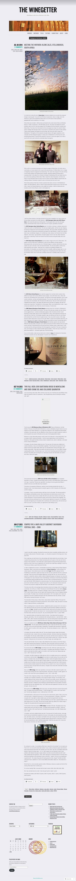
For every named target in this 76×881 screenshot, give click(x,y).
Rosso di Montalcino (59, 518)
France (17, 391)
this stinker (40, 657)
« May (10, 851)
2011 (18, 50)
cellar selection (41, 379)
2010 (14, 391)
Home (66, 33)
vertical (51, 790)
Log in (51, 842)
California (14, 531)
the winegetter (38, 9)
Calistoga (42, 789)
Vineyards (36, 33)
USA (19, 531)
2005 (12, 50)
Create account (53, 841)
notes (65, 379)
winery (65, 380)
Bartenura (36, 516)
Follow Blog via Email (14, 859)
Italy (21, 391)
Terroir (52, 333)
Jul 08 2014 (18, 44)
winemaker (61, 380)
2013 (21, 50)
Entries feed (52, 844)
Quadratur (45, 518)
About (61, 33)
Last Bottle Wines (38, 518)
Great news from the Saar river (56, 806)
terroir (57, 380)
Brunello (40, 516)
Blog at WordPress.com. (38, 878)
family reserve (54, 379)
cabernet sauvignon (33, 379)
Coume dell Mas (54, 516)
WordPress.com (53, 847)
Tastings (47, 33)
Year (21, 531)
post (50, 571)
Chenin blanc (47, 379)
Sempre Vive (32, 790)
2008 (15, 50)
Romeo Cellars (60, 789)
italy (63, 516)
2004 (18, 529)
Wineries (29, 33)
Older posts (27, 796)
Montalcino (19, 393)
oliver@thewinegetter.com (14, 811)
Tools (42, 33)
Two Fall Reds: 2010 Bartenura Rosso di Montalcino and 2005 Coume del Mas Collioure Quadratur (44, 388)
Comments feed (53, 845)
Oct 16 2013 (18, 386)
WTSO (55, 790)
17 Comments (18, 526)
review (30, 380)
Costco (48, 516)
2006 (10, 531)
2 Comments (18, 47)
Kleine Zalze (41, 115)
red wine (49, 518)
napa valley (46, 789)
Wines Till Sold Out (51, 569)
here (32, 609)
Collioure (45, 516)
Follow (12, 870)
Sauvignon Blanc (36, 380)
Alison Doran (31, 789)
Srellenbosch (46, 380)
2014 (14, 51)
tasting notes (52, 380)
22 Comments (18, 389)
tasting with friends (45, 790)
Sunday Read (55, 33)
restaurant (26, 380)
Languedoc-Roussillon (29, 518)
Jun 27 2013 (18, 524)
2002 (12, 529)
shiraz (41, 380)
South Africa (19, 51)
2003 (15, 529)
